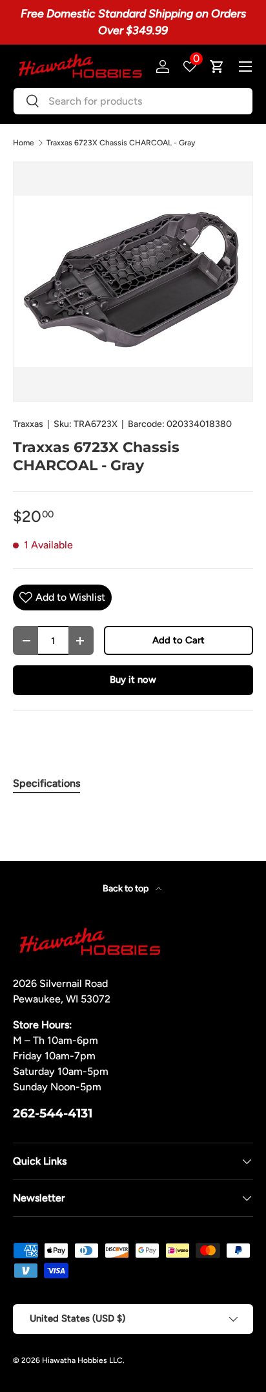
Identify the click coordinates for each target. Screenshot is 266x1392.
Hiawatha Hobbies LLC (82, 1360)
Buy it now (133, 679)
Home (23, 143)
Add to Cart (178, 640)
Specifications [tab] (46, 783)
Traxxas (28, 424)
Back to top (126, 888)
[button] (217, 66)
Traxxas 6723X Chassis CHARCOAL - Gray (120, 143)
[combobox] (133, 101)
